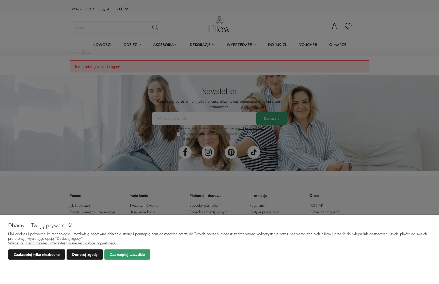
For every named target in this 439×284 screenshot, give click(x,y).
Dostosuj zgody (85, 254)
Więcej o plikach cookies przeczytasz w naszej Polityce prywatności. (62, 243)
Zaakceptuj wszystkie (127, 254)
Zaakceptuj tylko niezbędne (37, 254)
